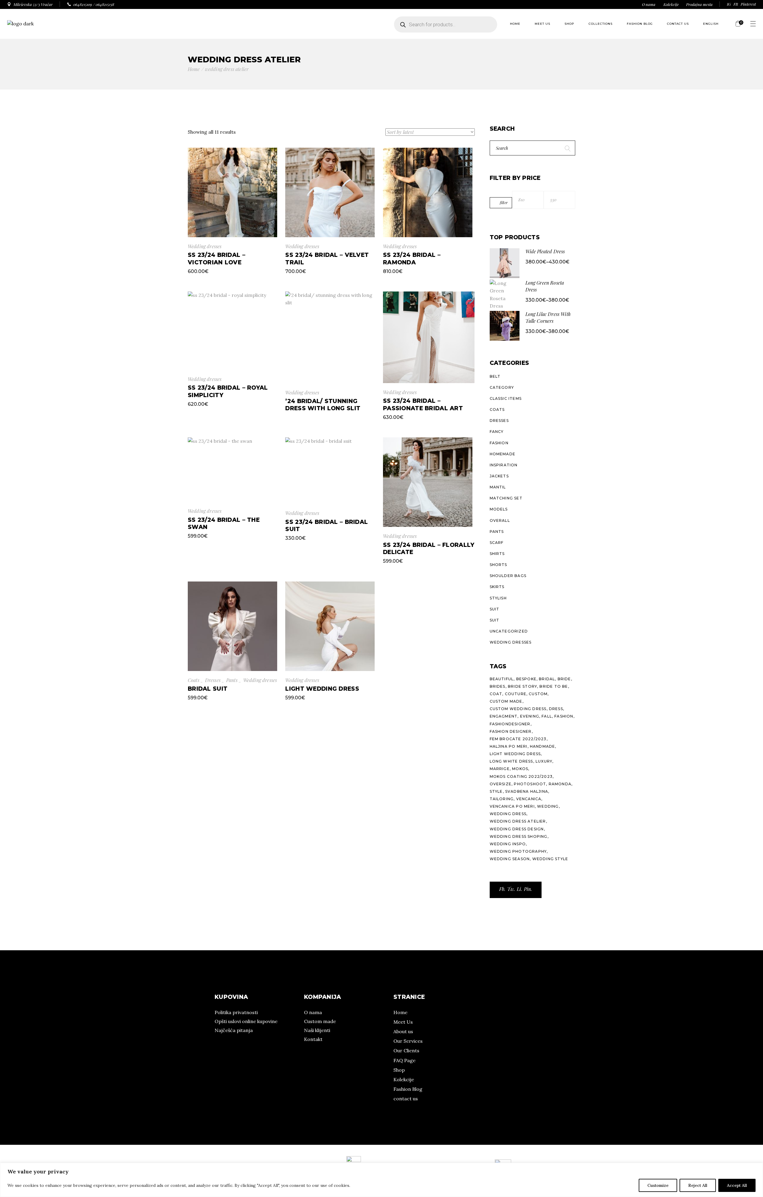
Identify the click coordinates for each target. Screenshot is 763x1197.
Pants (232, 680)
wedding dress (508, 814)
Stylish (498, 598)
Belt (495, 376)
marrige (500, 768)
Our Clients (406, 1050)
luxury (544, 761)
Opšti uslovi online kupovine (246, 1021)
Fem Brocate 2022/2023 (518, 739)
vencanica (529, 799)
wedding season (510, 859)
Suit (495, 609)
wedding (548, 806)
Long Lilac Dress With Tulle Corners (548, 317)
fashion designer (511, 731)
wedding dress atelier (518, 821)
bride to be (553, 686)
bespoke (526, 679)
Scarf (497, 542)
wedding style (550, 859)
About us (403, 1031)
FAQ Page (404, 1060)
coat (496, 694)
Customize (658, 1185)
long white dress (511, 761)
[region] (381, 1180)
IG (729, 4)
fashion (563, 716)
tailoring (502, 799)
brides (497, 686)
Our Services (408, 1041)
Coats (193, 680)
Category (502, 387)
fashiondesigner (510, 724)
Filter (504, 202)
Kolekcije (671, 4)
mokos (520, 768)
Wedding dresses (204, 246)
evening (529, 716)
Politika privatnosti (236, 1012)
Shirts (497, 553)
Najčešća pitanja (234, 1030)
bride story (522, 686)
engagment (504, 716)
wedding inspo (508, 844)
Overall (500, 520)
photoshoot (530, 784)
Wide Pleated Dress (545, 251)
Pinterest (748, 4)
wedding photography (518, 851)
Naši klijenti (317, 1030)
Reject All (697, 1185)
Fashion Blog (407, 1089)
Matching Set (506, 498)
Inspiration (504, 465)
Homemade (503, 454)
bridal (547, 679)
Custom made (320, 1021)
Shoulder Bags (508, 575)
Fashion (499, 443)
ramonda (560, 784)
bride (564, 679)
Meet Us (403, 1022)
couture (515, 694)
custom (538, 694)
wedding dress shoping (519, 836)
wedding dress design (517, 829)
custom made (506, 701)
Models (499, 509)
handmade (542, 746)
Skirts (497, 586)
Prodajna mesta (699, 4)
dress (556, 709)
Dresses (213, 680)
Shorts (498, 564)
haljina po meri (509, 746)
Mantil (498, 487)
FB (735, 4)
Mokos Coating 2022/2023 (521, 776)
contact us (405, 1099)
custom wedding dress (518, 709)
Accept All (737, 1185)
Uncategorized (509, 631)
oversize (501, 784)
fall (547, 716)
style (496, 791)
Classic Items (506, 398)
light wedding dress (515, 754)
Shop (399, 1070)
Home (400, 1012)
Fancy (497, 431)
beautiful (502, 679)
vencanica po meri (512, 806)
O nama (648, 4)
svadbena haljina (526, 791)
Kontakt (313, 1039)
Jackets (499, 476)
